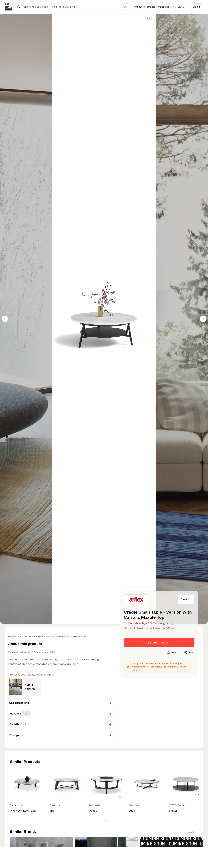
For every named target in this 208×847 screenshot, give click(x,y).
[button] (105, 820)
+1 (120, 797)
